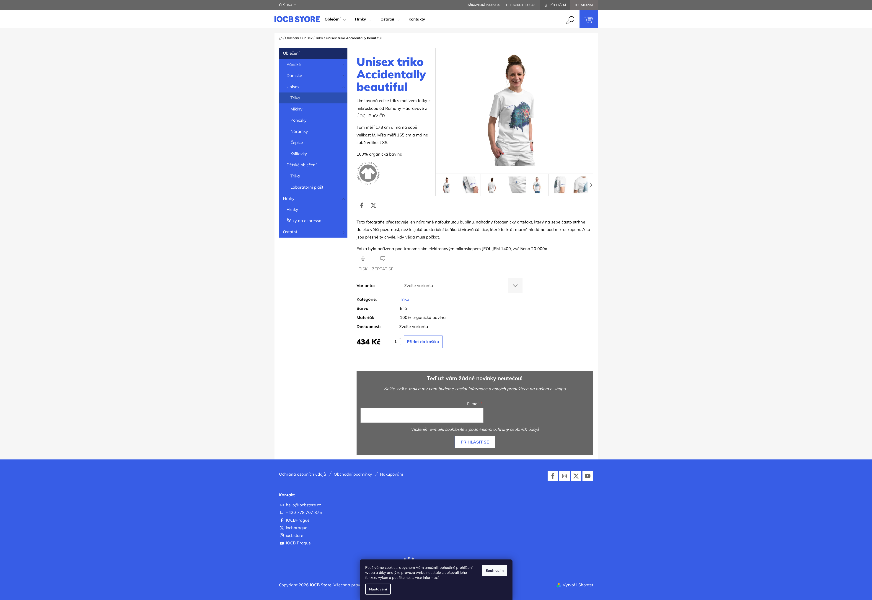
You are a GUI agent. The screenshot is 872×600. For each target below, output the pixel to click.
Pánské (294, 64)
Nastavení (378, 589)
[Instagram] (564, 476)
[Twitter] (373, 205)
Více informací (427, 577)
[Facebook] (362, 205)
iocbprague (296, 527)
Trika (295, 97)
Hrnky (289, 198)
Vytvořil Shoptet (578, 584)
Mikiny (296, 109)
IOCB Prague (298, 543)
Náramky (299, 131)
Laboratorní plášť (306, 187)
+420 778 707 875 (304, 512)
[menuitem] (335, 19)
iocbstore (294, 535)
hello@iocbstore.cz (303, 505)
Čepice (296, 142)
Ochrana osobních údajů (302, 474)
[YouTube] (587, 476)
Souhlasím (495, 570)
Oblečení (291, 53)
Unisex (293, 86)
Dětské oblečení (301, 164)
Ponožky (298, 120)
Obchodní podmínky (353, 474)
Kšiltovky (298, 153)
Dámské (294, 75)
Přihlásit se (475, 442)
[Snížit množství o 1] (400, 345)
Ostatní (290, 231)
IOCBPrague (298, 520)
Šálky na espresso (304, 220)
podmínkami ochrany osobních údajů (503, 429)
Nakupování (391, 474)
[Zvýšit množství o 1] (400, 338)
